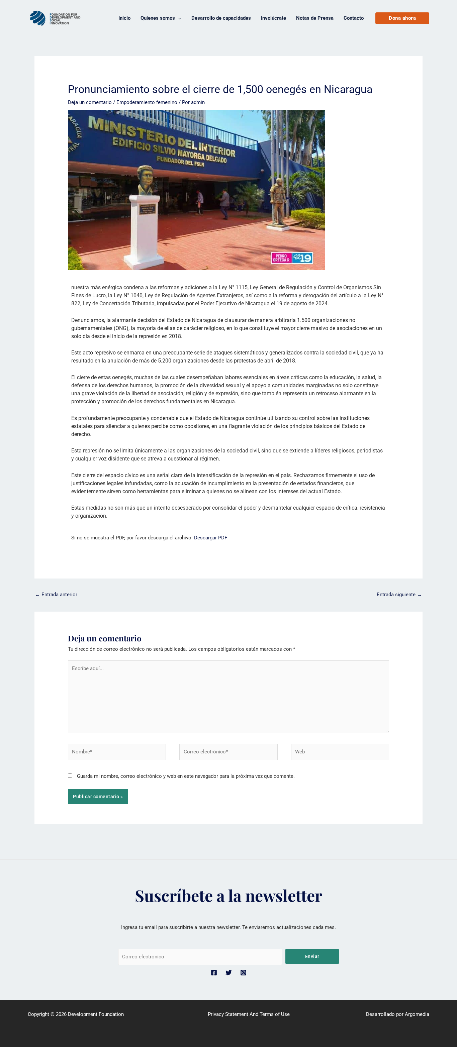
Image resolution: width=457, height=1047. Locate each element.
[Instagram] (243, 972)
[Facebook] (214, 972)
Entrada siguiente (399, 595)
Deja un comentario (90, 102)
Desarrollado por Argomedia (397, 1014)
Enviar (312, 956)
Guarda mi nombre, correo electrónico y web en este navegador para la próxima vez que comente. (186, 776)
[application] (178, 18)
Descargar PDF (210, 538)
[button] (402, 18)
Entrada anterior (56, 595)
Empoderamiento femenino (146, 102)
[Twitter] (228, 972)
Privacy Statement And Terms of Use (249, 1014)
